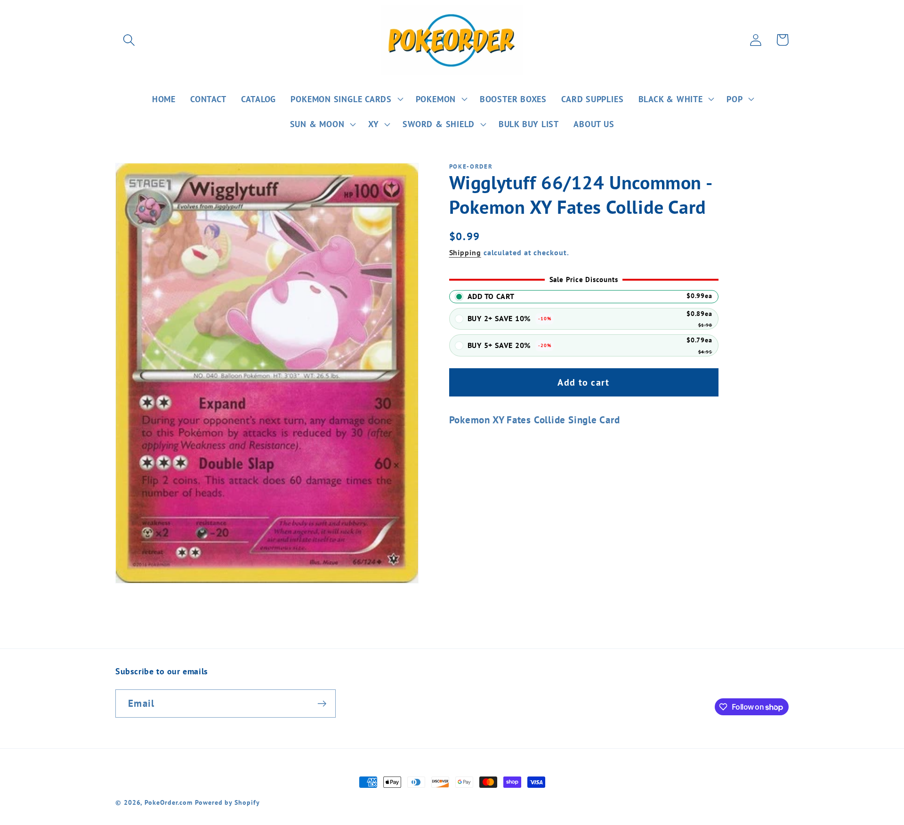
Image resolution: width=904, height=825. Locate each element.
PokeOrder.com (169, 802)
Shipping (465, 252)
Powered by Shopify (227, 802)
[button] (128, 39)
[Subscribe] (321, 703)
